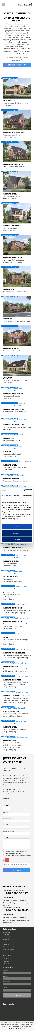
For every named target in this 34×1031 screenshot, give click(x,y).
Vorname (6, 976)
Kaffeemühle (6, 937)
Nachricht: (6, 837)
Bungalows (6, 944)
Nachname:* (7, 818)
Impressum (6, 961)
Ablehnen (17, 539)
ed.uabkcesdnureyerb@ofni (17, 1028)
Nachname (6, 982)
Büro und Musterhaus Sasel (12, 908)
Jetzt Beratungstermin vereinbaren (17, 65)
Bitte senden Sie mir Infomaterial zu (16, 852)
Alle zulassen (17, 527)
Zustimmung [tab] (6, 495)
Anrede (5, 970)
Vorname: (6, 812)
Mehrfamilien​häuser (8, 949)
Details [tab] (16, 495)
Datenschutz (6, 963)
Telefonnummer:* (8, 831)
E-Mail (5, 987)
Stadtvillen (6, 934)
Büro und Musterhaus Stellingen (13, 890)
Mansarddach (7, 942)
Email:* (5, 825)
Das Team (6, 958)
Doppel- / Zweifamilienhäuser (11, 947)
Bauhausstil (6, 932)
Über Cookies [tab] (27, 495)
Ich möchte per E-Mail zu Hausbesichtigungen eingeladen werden (18, 855)
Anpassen (16, 533)
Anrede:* (6, 805)
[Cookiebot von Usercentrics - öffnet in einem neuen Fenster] (24, 490)
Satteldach (6, 939)
